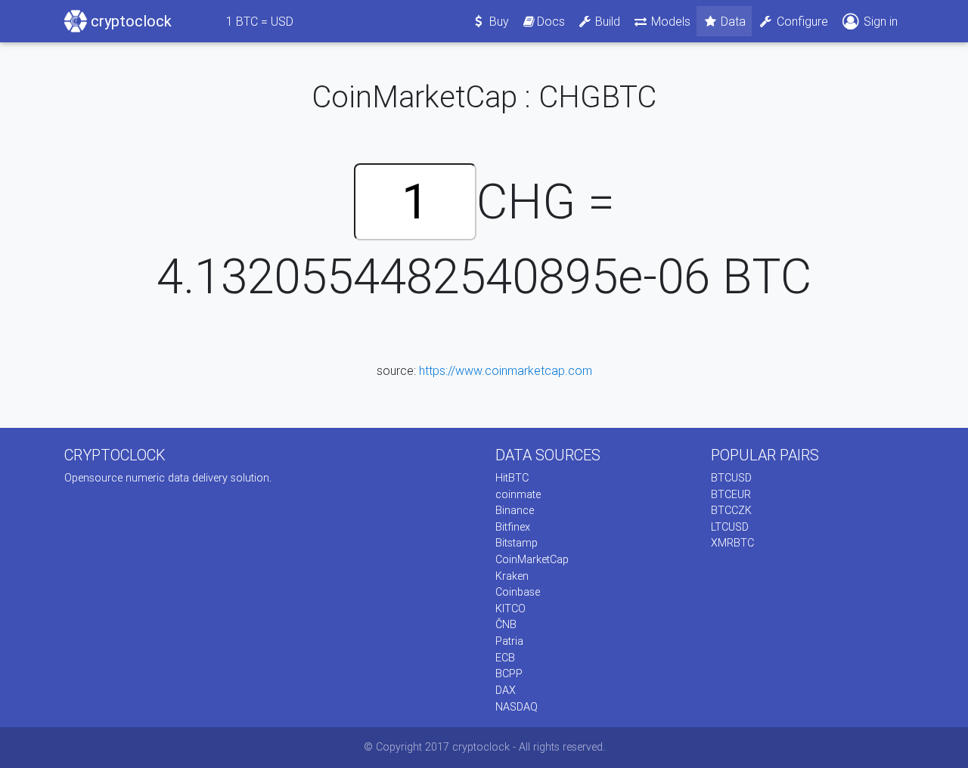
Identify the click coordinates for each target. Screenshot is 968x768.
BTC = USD (259, 21)
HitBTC (512, 478)
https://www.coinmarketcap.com (505, 370)
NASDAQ (516, 707)
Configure (801, 21)
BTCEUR (731, 494)
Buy (497, 21)
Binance (514, 510)
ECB (505, 657)
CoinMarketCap (532, 559)
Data (732, 21)
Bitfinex (512, 527)
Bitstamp (516, 543)
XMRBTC (732, 543)
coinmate (518, 494)
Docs (551, 21)
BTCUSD (731, 478)
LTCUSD (730, 527)
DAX (505, 690)
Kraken (512, 576)
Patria (509, 641)
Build (606, 21)
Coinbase (517, 592)
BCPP (509, 673)
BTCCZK (731, 510)
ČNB (506, 624)
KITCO (510, 608)
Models (669, 21)
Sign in (879, 21)
